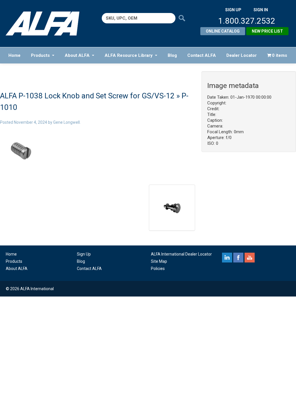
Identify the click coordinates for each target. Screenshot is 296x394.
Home (14, 55)
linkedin (227, 257)
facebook (238, 257)
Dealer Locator (241, 55)
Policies (158, 268)
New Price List (267, 31)
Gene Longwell (66, 122)
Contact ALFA (201, 55)
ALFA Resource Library (129, 55)
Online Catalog (223, 31)
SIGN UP (233, 9)
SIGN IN (261, 9)
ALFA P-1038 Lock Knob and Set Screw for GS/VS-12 (87, 95)
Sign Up (84, 254)
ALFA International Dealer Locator (181, 254)
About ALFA (77, 55)
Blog (172, 55)
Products (40, 55)
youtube (250, 257)
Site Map (159, 261)
